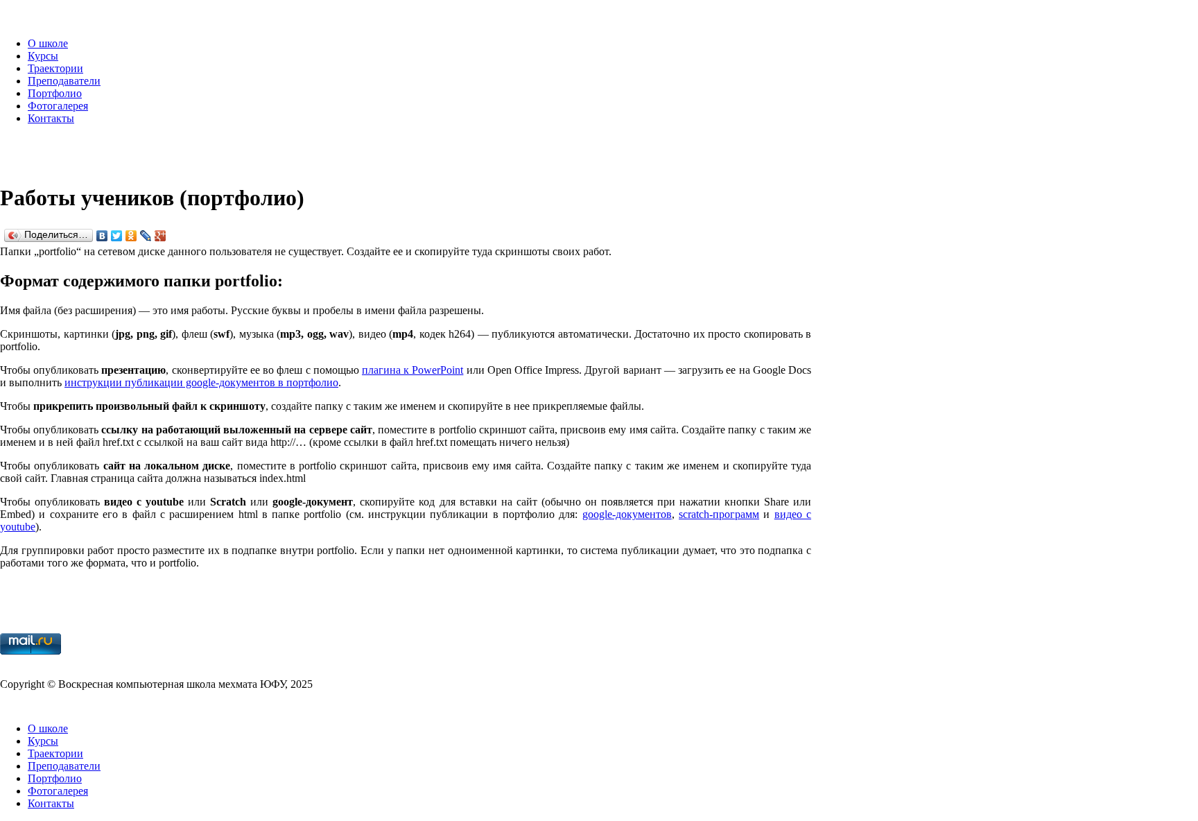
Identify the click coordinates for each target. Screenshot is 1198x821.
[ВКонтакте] (102, 236)
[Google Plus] (160, 236)
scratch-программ (719, 514)
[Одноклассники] (131, 236)
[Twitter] (117, 236)
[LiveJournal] (146, 236)
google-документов (627, 514)
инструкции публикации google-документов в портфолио (201, 382)
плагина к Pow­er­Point (412, 370)
